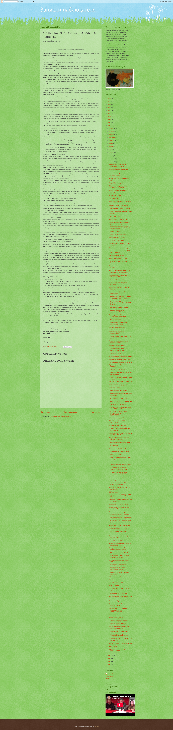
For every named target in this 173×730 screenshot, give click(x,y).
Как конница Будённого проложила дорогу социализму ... (119, 223)
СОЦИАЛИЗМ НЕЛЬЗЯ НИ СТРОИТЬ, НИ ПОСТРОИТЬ (120, 434)
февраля (112, 159)
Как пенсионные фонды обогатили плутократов (119, 292)
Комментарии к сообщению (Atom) (60, 416)
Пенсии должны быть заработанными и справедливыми (120, 458)
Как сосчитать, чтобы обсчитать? (118, 504)
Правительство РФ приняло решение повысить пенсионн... (120, 174)
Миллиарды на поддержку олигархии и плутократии (120, 429)
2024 (109, 104)
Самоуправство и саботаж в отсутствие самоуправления (120, 202)
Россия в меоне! (113, 198)
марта (111, 156)
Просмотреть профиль (109, 677)
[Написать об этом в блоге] (65, 347)
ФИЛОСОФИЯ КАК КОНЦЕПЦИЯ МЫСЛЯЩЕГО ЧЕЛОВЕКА (119, 271)
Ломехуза (112, 615)
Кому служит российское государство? (120, 362)
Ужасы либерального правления (118, 528)
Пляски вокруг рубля (115, 216)
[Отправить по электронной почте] (64, 347)
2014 (109, 662)
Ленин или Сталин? (115, 388)
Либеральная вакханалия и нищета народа (119, 267)
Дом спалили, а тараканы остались (119, 515)
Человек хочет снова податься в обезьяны (118, 283)
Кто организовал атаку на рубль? (118, 512)
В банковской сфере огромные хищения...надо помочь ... (118, 187)
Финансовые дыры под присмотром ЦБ (120, 525)
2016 (109, 655)
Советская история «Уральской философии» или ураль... (118, 349)
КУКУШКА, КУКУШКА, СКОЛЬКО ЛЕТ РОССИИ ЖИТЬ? (120, 408)
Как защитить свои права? (117, 345)
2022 (109, 110)
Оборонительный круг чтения (118, 391)
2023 (109, 107)
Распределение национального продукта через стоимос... (118, 165)
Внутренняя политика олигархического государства (120, 244)
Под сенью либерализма (116, 601)
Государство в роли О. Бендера (118, 398)
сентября (112, 137)
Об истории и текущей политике (118, 307)
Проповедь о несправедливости (118, 552)
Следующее (45, 412)
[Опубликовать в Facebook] (69, 347)
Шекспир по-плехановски (117, 255)
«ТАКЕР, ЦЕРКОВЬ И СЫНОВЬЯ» (119, 359)
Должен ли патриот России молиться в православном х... (120, 605)
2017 (109, 126)
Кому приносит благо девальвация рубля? (119, 179)
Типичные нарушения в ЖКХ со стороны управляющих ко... (118, 483)
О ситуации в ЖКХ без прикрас (118, 631)
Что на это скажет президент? (118, 237)
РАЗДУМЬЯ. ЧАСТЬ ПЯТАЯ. (117, 240)
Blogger (97, 726)
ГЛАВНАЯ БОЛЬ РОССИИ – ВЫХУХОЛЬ (117, 422)
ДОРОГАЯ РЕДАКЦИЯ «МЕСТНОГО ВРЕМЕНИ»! (120, 639)
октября (111, 134)
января (111, 162)
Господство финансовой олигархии (119, 209)
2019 (109, 119)
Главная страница (70, 412)
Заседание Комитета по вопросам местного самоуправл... (119, 438)
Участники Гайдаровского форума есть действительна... (120, 500)
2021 (109, 113)
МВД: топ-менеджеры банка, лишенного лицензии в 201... (118, 468)
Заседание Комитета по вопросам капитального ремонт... (119, 627)
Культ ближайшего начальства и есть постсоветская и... (120, 544)
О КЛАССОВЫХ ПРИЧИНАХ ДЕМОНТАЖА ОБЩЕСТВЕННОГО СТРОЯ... (120, 302)
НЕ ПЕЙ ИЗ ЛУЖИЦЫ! (116, 540)
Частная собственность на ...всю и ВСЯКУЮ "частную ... (119, 561)
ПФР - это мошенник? (115, 319)
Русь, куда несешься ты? (116, 454)
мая (110, 150)
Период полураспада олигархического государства (120, 212)
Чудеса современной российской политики (118, 366)
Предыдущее (96, 412)
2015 (109, 659)
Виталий (110, 674)
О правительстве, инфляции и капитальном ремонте (118, 323)
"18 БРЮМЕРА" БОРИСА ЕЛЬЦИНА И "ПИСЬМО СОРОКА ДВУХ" (120, 297)
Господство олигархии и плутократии (120, 518)
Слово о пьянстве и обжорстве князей (120, 451)
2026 (109, 98)
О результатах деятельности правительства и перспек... (117, 328)
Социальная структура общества (118, 621)
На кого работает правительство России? (118, 191)
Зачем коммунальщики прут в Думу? (120, 219)
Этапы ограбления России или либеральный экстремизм (118, 316)
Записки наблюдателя (68, 9)
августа (111, 140)
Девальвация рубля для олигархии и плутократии (119, 170)
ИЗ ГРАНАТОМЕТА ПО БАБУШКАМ (120, 382)
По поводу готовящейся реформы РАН (120, 401)
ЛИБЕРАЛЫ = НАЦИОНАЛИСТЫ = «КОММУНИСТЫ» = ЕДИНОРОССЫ (120, 413)
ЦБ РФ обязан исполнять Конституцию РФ (120, 262)
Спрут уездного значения (116, 480)
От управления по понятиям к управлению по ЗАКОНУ (118, 473)
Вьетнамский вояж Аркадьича (118, 385)
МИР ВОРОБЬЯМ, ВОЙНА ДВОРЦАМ (120, 643)
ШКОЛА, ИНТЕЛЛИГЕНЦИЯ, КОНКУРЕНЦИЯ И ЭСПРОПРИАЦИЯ (118, 610)
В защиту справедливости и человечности (117, 332)
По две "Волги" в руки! (116, 183)
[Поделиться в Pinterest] (71, 347)
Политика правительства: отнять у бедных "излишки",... (119, 342)
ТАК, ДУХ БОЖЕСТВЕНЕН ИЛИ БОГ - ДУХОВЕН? (120, 589)
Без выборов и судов (115, 195)
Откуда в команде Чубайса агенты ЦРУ (120, 356)
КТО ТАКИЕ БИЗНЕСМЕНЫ (118, 425)
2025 (109, 101)
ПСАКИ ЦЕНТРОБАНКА (116, 583)
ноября (111, 131)
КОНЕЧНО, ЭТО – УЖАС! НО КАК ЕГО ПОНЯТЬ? (119, 276)
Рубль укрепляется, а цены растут (119, 248)
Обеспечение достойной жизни (118, 577)
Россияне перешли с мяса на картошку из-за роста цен (120, 536)
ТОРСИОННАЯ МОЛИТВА (117, 369)
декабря (111, 128)
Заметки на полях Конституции (118, 206)
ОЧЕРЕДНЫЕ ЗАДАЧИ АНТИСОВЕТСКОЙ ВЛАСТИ (119, 635)
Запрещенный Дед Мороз (116, 618)
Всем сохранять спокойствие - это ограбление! (119, 508)
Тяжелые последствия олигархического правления (120, 394)
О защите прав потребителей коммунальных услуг (117, 532)
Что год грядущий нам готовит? (118, 258)
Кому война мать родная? (116, 418)
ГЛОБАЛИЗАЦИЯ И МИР (117, 353)
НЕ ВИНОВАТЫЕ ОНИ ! (116, 280)
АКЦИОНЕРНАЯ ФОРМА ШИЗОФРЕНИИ (117, 650)
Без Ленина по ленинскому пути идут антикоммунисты (120, 227)
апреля (111, 153)
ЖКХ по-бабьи (113, 492)
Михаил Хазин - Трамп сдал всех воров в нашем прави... (120, 597)
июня (111, 147)
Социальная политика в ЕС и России (120, 465)
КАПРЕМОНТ (113, 646)
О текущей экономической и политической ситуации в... (118, 549)
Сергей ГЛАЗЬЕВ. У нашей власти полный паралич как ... (119, 556)
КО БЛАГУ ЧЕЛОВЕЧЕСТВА (118, 448)
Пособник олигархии (115, 462)
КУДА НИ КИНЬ (114, 586)
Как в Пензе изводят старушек (118, 580)
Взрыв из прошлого (115, 231)
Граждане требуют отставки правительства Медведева (117, 311)
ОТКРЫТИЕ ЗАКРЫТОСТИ (117, 404)
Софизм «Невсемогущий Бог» (118, 593)
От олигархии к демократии (117, 565)
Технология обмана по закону (118, 234)
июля (111, 144)
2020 (109, 116)
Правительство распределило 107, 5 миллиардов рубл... (119, 251)
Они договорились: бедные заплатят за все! (120, 521)
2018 (109, 123)
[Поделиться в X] (67, 347)
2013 (109, 665)
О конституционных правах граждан (120, 477)
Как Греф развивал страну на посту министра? (119, 488)
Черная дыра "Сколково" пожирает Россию (119, 288)
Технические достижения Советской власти (120, 337)
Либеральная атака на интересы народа (120, 442)
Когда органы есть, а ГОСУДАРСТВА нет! (120, 496)
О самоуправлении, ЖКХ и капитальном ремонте (117, 568)
